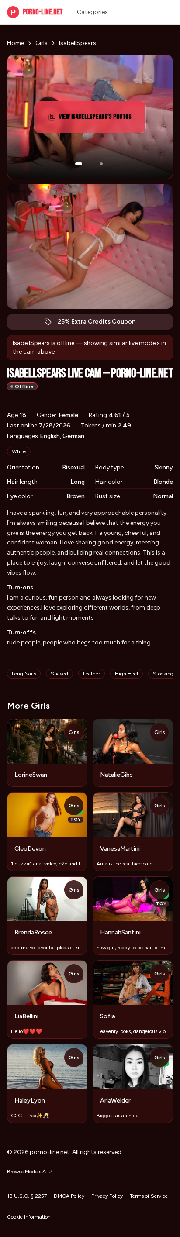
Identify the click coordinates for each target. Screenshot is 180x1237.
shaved (59, 674)
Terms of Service (149, 1196)
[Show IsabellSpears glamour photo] (101, 163)
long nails (24, 674)
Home (15, 43)
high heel (126, 674)
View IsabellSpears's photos (97, 119)
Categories (92, 12)
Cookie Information (29, 1217)
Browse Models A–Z (29, 1171)
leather (91, 674)
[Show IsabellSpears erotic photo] (78, 163)
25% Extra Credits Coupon (101, 324)
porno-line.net (36, 12)
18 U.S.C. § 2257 (27, 1196)
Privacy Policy (107, 1196)
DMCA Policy (69, 1196)
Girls (41, 43)
